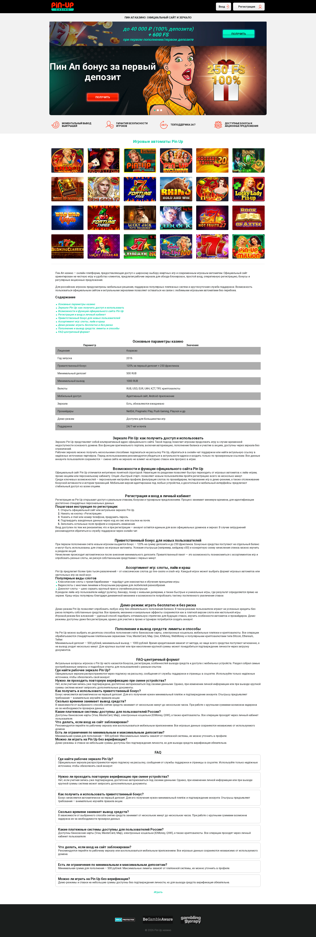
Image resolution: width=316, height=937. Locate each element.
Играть (158, 892)
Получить (102, 97)
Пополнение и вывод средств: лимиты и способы (88, 328)
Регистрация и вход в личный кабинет (82, 314)
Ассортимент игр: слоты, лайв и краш (81, 321)
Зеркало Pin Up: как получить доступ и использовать (91, 307)
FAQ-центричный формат (74, 331)
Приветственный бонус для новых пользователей (89, 318)
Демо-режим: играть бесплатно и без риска (85, 325)
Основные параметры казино (76, 304)
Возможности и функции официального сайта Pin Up (90, 311)
